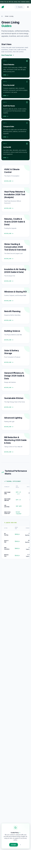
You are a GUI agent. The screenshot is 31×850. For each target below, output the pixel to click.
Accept (13, 844)
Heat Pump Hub (6, 55)
